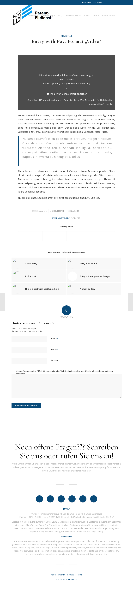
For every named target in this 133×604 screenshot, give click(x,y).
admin (75, 211)
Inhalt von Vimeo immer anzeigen (68, 93)
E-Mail (54, 349)
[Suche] (119, 15)
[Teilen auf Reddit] (103, 236)
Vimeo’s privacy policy (66, 83)
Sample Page (48, 15)
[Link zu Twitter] (109, 2)
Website (54, 360)
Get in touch (108, 15)
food (72, 218)
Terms (79, 574)
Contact (70, 574)
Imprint (61, 574)
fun (79, 218)
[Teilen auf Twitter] (54, 236)
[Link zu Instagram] (119, 2)
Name (54, 338)
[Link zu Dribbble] (114, 2)
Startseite (33, 15)
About (96, 15)
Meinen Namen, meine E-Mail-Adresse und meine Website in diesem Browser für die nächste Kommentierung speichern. (65, 372)
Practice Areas (73, 15)
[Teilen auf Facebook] (30, 236)
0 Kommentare (57, 211)
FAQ (60, 15)
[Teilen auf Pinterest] (79, 236)
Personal (66, 36)
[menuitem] (119, 15)
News (87, 15)
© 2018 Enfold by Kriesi (66, 579)
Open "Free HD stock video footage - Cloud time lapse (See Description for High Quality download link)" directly (69, 102)
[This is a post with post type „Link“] (2, 302)
